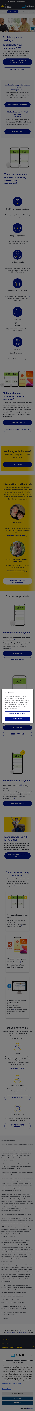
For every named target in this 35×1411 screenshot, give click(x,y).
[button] (17, 719)
